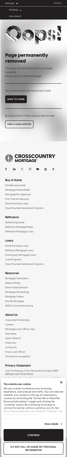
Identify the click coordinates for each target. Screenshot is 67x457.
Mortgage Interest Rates (17, 190)
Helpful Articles (12, 283)
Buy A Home (13, 180)
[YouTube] (37, 169)
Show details (51, 424)
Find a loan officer (19, 124)
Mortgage (13, 10)
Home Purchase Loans (16, 203)
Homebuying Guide (15, 185)
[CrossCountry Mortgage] (30, 158)
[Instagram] (30, 169)
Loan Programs (13, 259)
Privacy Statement (18, 365)
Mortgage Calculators (16, 278)
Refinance (12, 217)
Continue (33, 435)
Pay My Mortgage (14, 301)
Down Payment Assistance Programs (24, 208)
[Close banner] (61, 382)
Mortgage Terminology (17, 292)
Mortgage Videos (14, 296)
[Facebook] (6, 169)
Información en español (17, 356)
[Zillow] (45, 169)
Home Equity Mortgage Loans (20, 255)
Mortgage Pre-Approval (18, 194)
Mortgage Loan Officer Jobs (20, 329)
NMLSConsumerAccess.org (19, 305)
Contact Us (11, 347)
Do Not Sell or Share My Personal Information (33, 448)
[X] (22, 169)
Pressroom (10, 342)
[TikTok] (53, 169)
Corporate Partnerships (17, 320)
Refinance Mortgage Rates (19, 227)
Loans (9, 240)
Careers (9, 324)
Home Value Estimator (16, 287)
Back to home (16, 99)
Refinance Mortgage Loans (19, 231)
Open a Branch (13, 338)
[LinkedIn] (14, 169)
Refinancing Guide (14, 222)
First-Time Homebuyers (17, 199)
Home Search (15, 16)
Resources (12, 273)
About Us (11, 314)
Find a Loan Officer (15, 352)
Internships (10, 333)
